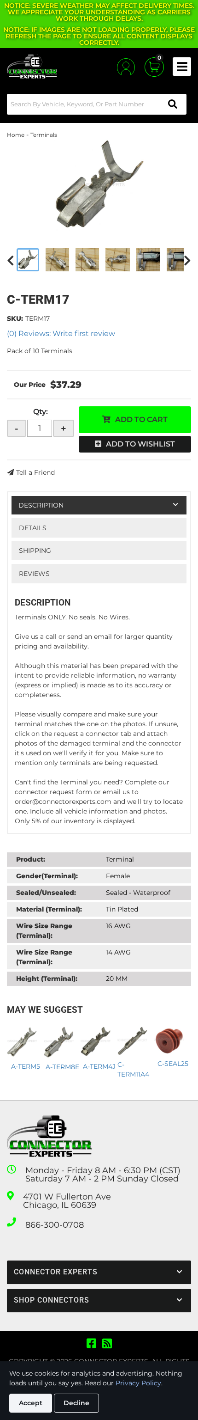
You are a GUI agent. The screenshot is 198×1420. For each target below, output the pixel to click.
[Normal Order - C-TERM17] (99, 186)
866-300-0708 (54, 1225)
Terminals (43, 134)
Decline (76, 1403)
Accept (30, 1403)
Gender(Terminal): (47, 876)
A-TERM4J (99, 1066)
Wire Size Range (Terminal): (44, 931)
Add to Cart (141, 419)
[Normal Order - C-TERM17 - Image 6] (178, 259)
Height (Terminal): (46, 978)
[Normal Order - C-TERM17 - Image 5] (148, 259)
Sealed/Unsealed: (46, 892)
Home (15, 134)
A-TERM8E (62, 1067)
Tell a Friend (35, 472)
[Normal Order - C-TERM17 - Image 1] (28, 259)
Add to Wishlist (140, 444)
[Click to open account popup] (126, 66)
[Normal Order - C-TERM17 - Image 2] (57, 259)
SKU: (15, 318)
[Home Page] (49, 1136)
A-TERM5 (25, 1066)
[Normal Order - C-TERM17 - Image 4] (117, 259)
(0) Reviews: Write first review (61, 333)
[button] (96, 104)
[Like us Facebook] (91, 1344)
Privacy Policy (138, 1383)
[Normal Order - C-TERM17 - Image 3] (87, 259)
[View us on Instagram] (107, 1344)
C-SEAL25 (172, 1063)
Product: (30, 859)
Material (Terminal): (49, 909)
